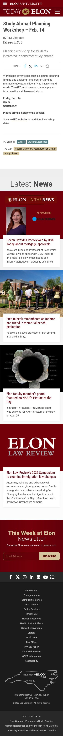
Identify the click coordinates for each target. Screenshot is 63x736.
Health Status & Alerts (31, 623)
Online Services (32, 609)
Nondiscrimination (31, 651)
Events (21, 141)
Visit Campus (31, 604)
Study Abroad (11, 153)
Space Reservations (31, 627)
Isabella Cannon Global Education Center (35, 148)
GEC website (19, 119)
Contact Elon (31, 590)
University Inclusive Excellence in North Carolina (31, 730)
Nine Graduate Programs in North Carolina (31, 721)
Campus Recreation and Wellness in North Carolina (31, 725)
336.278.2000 (31, 698)
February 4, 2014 (12, 42)
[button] (5, 3)
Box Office (31, 642)
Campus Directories (31, 599)
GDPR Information (31, 656)
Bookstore (31, 637)
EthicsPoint (31, 613)
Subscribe (49, 556)
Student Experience (37, 141)
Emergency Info (32, 595)
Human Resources (31, 618)
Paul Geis (12, 37)
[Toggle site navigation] (57, 12)
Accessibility (31, 660)
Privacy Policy (31, 646)
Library (31, 632)
